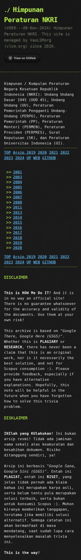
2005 (17, 187)
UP (29, 158)
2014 (17, 217)
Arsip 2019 (24, 152)
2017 (17, 232)
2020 (42, 152)
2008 (17, 202)
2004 (17, 182)
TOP (7, 152)
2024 (19, 158)
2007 (17, 197)
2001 (17, 172)
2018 (17, 238)
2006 (17, 192)
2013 (17, 212)
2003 (17, 177)
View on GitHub (25, 58)
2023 (8, 158)
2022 (64, 152)
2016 (17, 227)
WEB (36, 158)
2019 (17, 243)
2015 (17, 222)
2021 (53, 152)
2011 (17, 207)
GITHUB (49, 158)
